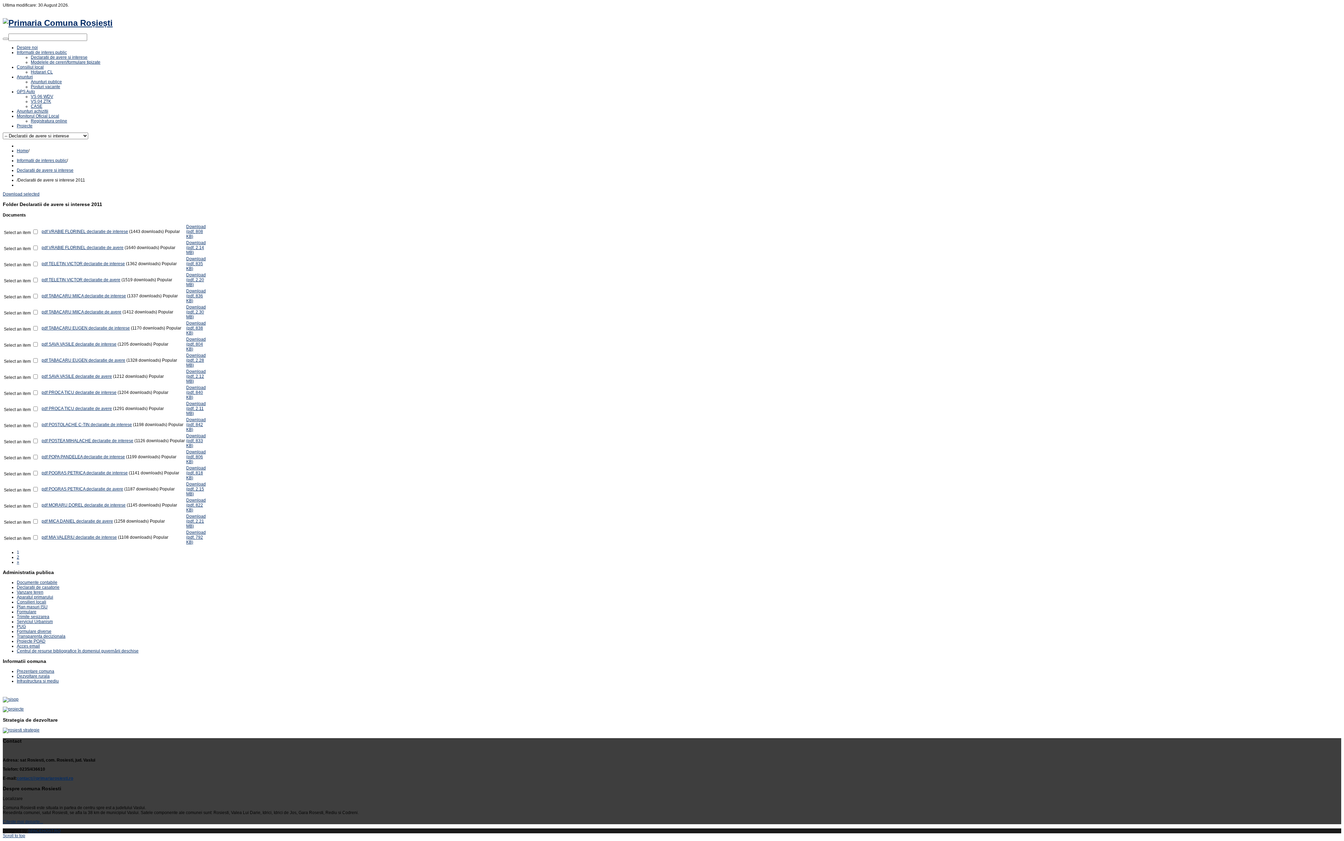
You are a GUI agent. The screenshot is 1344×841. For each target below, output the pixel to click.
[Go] (5, 39)
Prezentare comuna (35, 671)
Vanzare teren (30, 592)
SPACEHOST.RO (44, 830)
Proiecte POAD (31, 641)
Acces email (28, 646)
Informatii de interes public (42, 160)
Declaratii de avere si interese (45, 170)
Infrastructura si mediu (38, 681)
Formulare (26, 611)
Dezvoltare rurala (33, 676)
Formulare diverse (34, 631)
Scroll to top (14, 835)
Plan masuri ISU (32, 607)
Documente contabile (37, 582)
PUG (21, 626)
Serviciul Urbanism (35, 621)
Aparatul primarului (35, 597)
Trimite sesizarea (33, 616)
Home (22, 150)
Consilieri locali (31, 602)
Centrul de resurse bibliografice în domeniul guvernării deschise (78, 651)
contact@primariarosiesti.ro (45, 778)
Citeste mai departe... (23, 821)
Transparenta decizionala (41, 636)
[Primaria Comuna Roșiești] (58, 23)
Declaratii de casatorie (38, 587)
